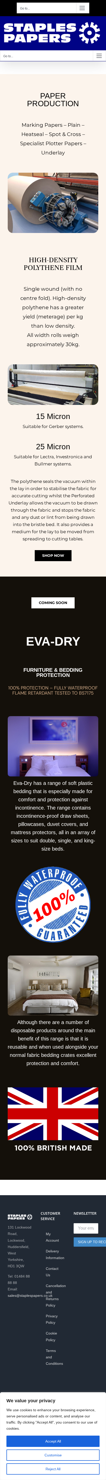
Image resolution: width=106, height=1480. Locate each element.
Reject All (53, 1469)
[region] (53, 1436)
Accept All (53, 1441)
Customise (53, 1455)
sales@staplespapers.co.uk (30, 1295)
